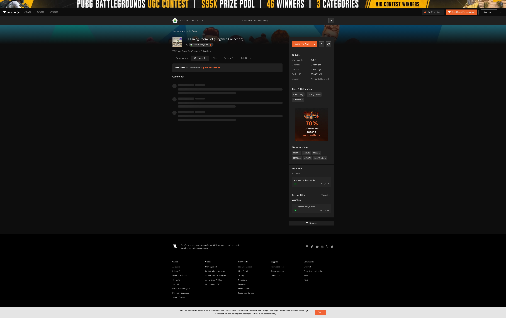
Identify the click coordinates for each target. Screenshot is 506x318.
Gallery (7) (229, 58)
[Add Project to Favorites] (321, 44)
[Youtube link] (317, 246)
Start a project (211, 267)
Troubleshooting (277, 271)
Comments (200, 58)
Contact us (275, 276)
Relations (245, 58)
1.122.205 (297, 158)
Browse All (197, 20)
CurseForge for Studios (313, 271)
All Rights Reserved (320, 79)
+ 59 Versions (320, 158)
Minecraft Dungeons (180, 293)
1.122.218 (306, 153)
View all (325, 195)
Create (40, 12)
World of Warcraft (179, 276)
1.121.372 (307, 158)
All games (176, 267)
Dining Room (314, 94)
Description (182, 58)
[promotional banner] (253, 4)
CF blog (241, 276)
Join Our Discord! (245, 267)
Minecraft (176, 271)
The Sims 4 (177, 31)
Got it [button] (320, 312)
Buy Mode (298, 100)
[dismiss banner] (501, 4)
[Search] (331, 20)
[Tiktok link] (312, 246)
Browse (27, 12)
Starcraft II (176, 284)
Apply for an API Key (213, 280)
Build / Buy (191, 31)
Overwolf (307, 267)
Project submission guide (215, 271)
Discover (184, 20)
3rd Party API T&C (212, 284)
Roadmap (242, 284)
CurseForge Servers (246, 293)
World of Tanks (178, 297)
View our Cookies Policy (264, 314)
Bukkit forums (244, 289)
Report (313, 223)
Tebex (306, 276)
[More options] (500, 12)
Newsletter (242, 280)
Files (215, 58)
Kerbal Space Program (181, 289)
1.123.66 (296, 153)
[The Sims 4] (175, 20)
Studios (54, 12)
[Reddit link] (332, 246)
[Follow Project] (328, 44)
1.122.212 (316, 153)
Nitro (306, 280)
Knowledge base (277, 267)
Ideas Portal (243, 271)
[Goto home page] (11, 12)
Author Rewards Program (215, 276)
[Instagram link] (307, 246)
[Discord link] (322, 246)
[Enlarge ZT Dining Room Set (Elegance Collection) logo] (177, 42)
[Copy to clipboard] (320, 74)
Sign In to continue (210, 68)
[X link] (327, 246)
